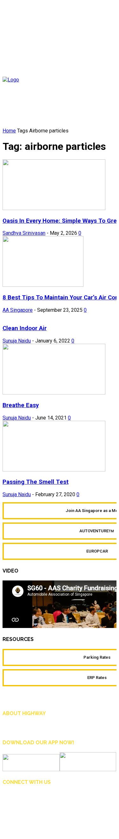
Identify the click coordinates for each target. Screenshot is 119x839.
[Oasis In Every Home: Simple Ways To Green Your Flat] (54, 208)
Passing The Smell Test (36, 481)
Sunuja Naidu (17, 341)
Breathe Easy (21, 405)
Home (9, 131)
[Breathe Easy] (54, 393)
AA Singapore (18, 310)
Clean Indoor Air (25, 328)
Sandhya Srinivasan (24, 233)
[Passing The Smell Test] (54, 470)
